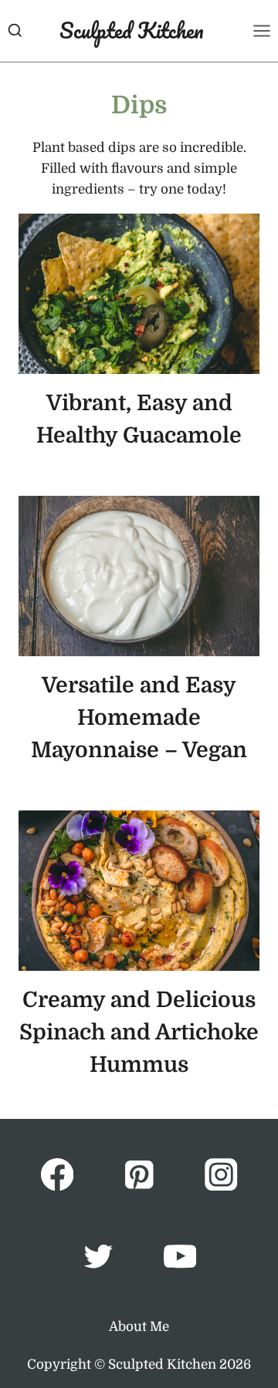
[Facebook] (57, 1175)
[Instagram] (221, 1175)
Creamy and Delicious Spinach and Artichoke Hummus (139, 1032)
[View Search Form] (14, 30)
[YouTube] (180, 1256)
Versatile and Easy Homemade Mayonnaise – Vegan (139, 718)
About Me (139, 1326)
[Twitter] (98, 1256)
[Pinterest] (139, 1175)
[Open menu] (261, 30)
